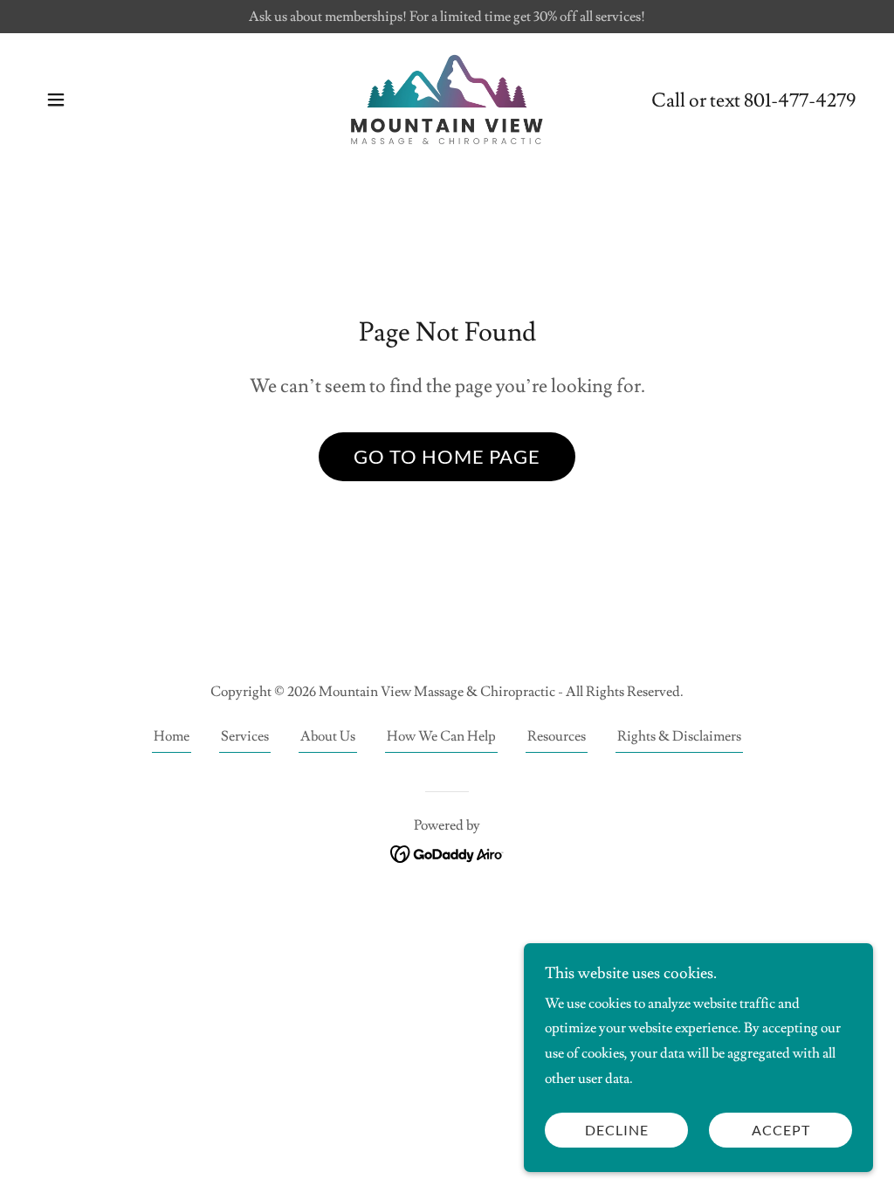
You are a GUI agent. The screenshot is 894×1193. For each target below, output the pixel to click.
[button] (55, 99)
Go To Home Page (447, 456)
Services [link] (245, 736)
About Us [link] (327, 736)
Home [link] (171, 736)
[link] (447, 97)
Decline (617, 1130)
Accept (781, 1130)
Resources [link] (556, 736)
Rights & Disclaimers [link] (679, 736)
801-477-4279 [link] (800, 101)
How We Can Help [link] (441, 736)
